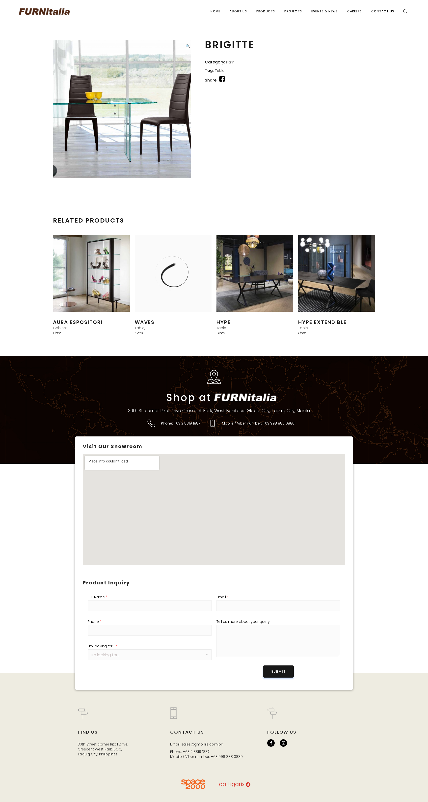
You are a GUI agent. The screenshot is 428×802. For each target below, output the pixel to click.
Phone (95, 622)
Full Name (97, 597)
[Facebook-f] (271, 743)
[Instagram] (283, 743)
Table (219, 70)
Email (222, 597)
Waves (145, 322)
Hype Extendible (322, 322)
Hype (223, 322)
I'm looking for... (102, 646)
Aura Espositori (78, 322)
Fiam (230, 62)
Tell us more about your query (243, 622)
